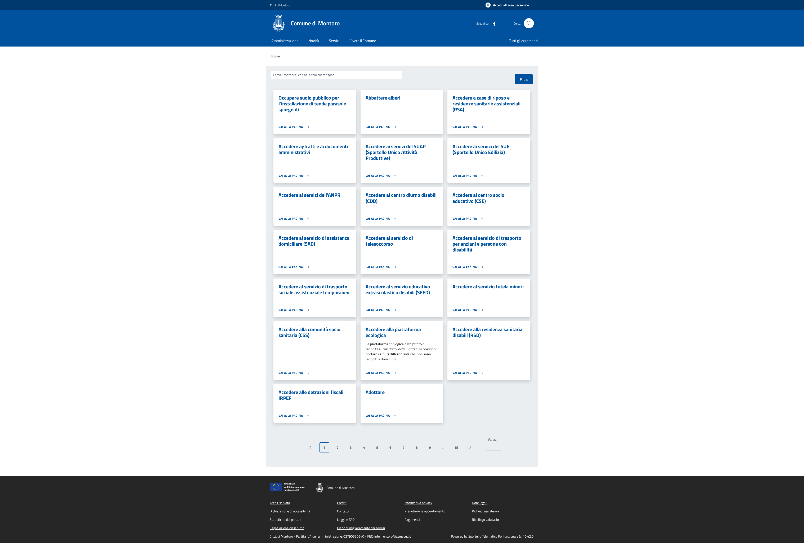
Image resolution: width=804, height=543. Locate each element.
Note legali (479, 502)
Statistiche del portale (285, 519)
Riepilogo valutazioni (486, 519)
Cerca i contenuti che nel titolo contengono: (304, 74)
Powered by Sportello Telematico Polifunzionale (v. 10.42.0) (492, 536)
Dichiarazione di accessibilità (290, 511)
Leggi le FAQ (346, 519)
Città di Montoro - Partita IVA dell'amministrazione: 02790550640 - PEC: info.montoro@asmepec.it (340, 536)
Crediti (342, 502)
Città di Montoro (280, 5)
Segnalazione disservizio (287, 527)
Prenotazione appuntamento (425, 511)
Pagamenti (412, 519)
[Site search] (529, 23)
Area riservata (280, 502)
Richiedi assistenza (485, 511)
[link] (294, 127)
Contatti (343, 511)
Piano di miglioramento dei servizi (361, 527)
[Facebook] (492, 23)
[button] (507, 5)
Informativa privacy (418, 502)
